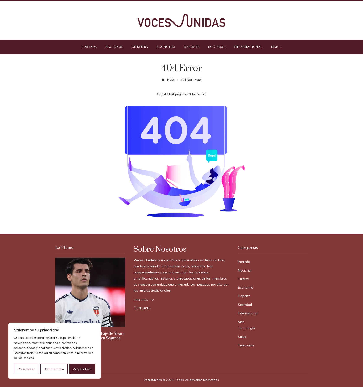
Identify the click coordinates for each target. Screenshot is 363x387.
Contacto (142, 308)
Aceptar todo (82, 369)
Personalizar (26, 369)
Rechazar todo (54, 369)
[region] (54, 351)
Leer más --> (144, 299)
